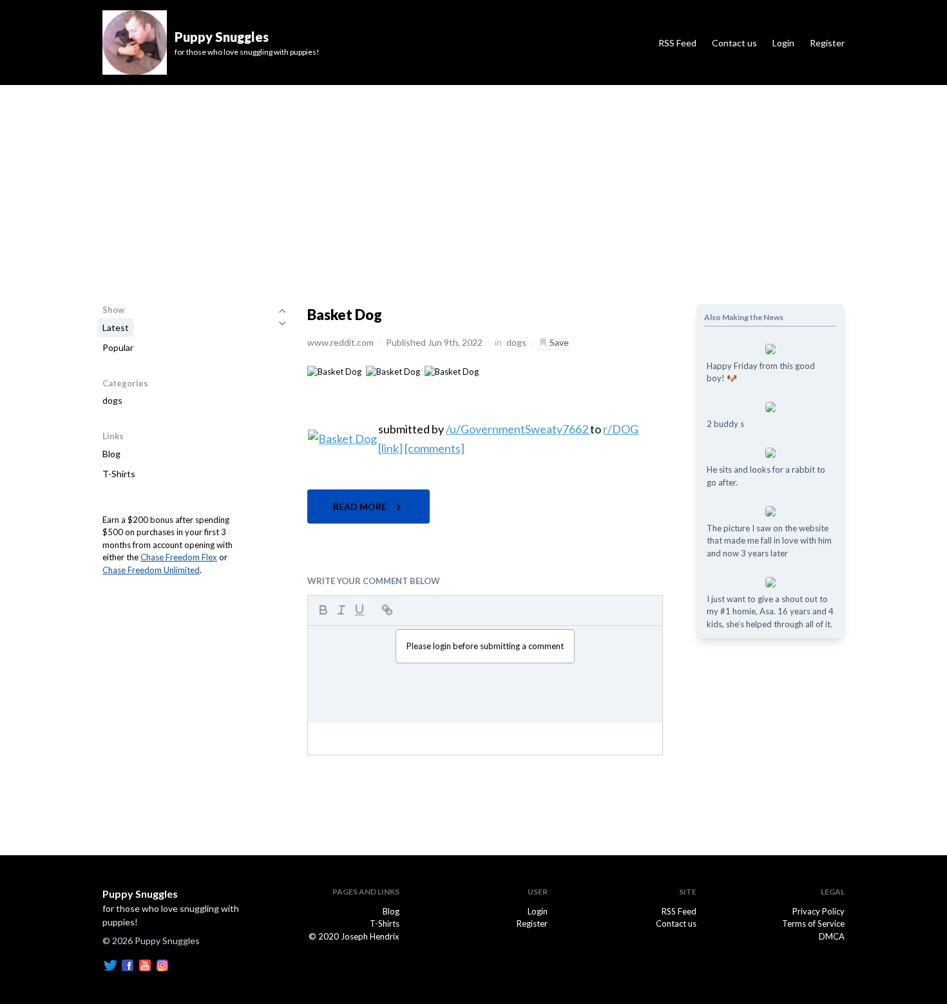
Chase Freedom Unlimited (151, 570)
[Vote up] (282, 310)
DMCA (832, 936)
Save (558, 342)
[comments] (434, 448)
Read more (360, 506)
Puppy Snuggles (140, 893)
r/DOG (620, 429)
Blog (111, 453)
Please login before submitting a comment (485, 646)
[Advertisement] (473, 181)
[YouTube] (145, 964)
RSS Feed (677, 42)
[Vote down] (282, 323)
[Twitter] (110, 964)
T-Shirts (118, 473)
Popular (117, 347)
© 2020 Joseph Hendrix (354, 936)
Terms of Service (813, 923)
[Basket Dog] (334, 371)
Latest (115, 327)
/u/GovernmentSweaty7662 (518, 429)
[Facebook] (127, 964)
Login (783, 42)
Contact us (734, 42)
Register (827, 42)
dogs (112, 400)
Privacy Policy (818, 911)
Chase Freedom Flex (178, 557)
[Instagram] (162, 964)
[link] (390, 448)
